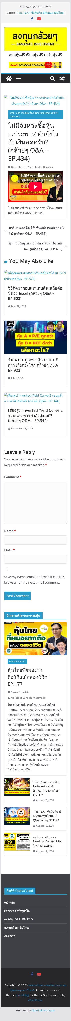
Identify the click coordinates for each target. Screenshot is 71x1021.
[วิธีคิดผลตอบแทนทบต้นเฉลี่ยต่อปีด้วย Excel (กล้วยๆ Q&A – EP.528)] (35, 273)
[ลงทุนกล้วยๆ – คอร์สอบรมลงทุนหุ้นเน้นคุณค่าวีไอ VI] (9, 78)
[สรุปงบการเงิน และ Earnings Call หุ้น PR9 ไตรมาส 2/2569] (17, 844)
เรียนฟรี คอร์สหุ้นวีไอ (17, 911)
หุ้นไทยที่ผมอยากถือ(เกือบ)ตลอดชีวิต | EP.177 (29, 676)
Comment (12, 477)
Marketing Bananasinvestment (28, 697)
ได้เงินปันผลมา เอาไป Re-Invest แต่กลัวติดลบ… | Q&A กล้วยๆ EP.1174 (46, 788)
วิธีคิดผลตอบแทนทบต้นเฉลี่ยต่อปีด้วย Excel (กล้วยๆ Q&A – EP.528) (35, 293)
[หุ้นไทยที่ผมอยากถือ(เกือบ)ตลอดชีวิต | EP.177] (35, 638)
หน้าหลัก (9, 902)
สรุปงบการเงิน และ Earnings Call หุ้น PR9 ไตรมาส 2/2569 (47, 841)
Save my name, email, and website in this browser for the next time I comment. (34, 580)
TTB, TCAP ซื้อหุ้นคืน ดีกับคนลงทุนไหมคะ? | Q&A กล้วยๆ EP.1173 (40, 15)
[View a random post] (62, 78)
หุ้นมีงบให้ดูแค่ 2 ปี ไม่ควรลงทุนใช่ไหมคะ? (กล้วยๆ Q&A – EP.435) (35, 246)
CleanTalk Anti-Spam (43, 1010)
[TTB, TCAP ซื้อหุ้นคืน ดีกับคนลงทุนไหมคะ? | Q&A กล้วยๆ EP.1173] (17, 818)
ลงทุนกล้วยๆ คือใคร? (16, 927)
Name (10, 531)
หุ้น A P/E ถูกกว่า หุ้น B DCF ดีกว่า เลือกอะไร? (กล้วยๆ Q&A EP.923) (33, 365)
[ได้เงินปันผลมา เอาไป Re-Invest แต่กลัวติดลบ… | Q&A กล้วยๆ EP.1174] (17, 791)
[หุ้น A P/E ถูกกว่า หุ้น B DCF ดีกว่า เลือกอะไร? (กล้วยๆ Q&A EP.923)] (35, 323)
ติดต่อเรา (9, 936)
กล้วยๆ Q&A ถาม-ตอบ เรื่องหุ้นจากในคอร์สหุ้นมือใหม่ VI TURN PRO (34, 114)
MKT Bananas (45, 166)
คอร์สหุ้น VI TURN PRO (18, 919)
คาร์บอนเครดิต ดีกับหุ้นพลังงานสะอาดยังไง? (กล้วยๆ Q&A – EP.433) (37, 231)
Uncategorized (17, 661)
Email (9, 550)
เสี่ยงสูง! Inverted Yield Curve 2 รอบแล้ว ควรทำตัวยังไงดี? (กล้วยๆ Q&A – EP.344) (35, 415)
